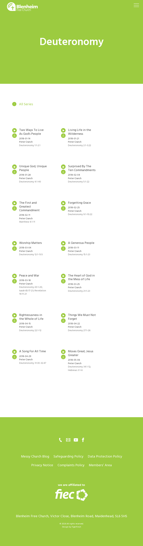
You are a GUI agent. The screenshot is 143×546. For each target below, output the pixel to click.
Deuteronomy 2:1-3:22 (79, 145)
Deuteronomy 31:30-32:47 (32, 363)
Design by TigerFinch (71, 527)
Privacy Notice (42, 465)
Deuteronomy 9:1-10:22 (80, 214)
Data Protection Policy (105, 456)
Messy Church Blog (35, 456)
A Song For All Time (32, 351)
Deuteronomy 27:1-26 (79, 330)
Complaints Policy (71, 465)
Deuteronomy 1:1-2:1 (29, 145)
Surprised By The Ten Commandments (82, 168)
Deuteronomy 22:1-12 (30, 330)
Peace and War (29, 275)
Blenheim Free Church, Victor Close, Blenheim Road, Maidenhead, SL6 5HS (71, 516)
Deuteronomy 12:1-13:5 (31, 254)
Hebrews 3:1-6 (75, 370)
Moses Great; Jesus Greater (80, 353)
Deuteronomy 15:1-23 (79, 254)
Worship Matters (30, 242)
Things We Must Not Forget (82, 316)
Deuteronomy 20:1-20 (30, 287)
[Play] (14, 130)
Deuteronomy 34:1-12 (79, 367)
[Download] (14, 135)
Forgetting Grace (79, 202)
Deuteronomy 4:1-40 (30, 182)
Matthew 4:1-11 (27, 222)
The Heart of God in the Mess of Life (81, 277)
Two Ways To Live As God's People (31, 131)
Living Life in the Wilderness (79, 131)
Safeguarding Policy (68, 456)
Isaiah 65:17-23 (26, 291)
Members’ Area (100, 465)
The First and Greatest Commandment (29, 206)
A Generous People (81, 242)
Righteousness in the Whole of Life (31, 316)
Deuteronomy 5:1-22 (78, 182)
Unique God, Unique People (33, 168)
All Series (25, 104)
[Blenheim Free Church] (71, 492)
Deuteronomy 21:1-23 (79, 291)
